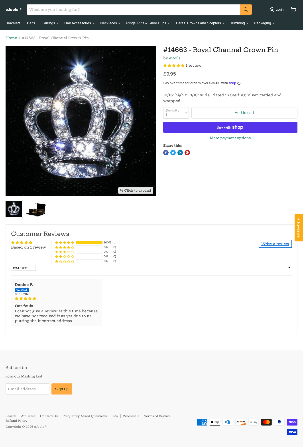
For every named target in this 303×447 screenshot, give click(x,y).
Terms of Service (157, 416)
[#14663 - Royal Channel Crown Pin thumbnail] (14, 209)
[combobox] (133, 9)
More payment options (230, 138)
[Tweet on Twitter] (173, 152)
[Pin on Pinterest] (187, 152)
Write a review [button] (275, 244)
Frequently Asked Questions (85, 416)
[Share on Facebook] (166, 152)
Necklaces (109, 23)
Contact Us (49, 416)
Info (115, 416)
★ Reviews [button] (299, 228)
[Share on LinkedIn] (180, 152)
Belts (31, 23)
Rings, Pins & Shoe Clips (146, 23)
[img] (56, 298)
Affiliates (28, 416)
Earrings (49, 23)
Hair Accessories (78, 23)
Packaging (263, 23)
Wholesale (131, 416)
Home (11, 38)
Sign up (62, 389)
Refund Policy (16, 420)
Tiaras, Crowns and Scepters (198, 23)
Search (11, 416)
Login (279, 9)
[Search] (246, 9)
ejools (175, 58)
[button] (174, 65)
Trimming (238, 23)
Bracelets (13, 23)
